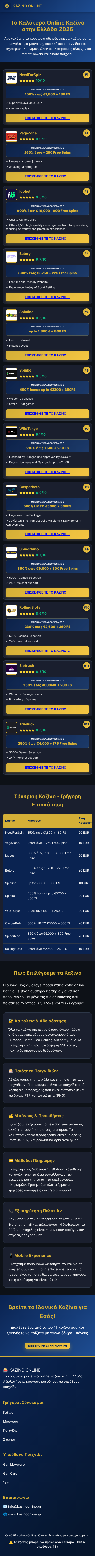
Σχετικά (9, 1439)
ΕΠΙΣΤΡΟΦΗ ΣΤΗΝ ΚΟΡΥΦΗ (47, 1345)
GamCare (10, 1473)
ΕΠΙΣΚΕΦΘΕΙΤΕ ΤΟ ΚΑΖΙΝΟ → (47, 118)
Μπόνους (10, 1421)
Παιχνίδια (10, 1430)
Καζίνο (8, 1412)
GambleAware (14, 1464)
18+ (6, 1482)
